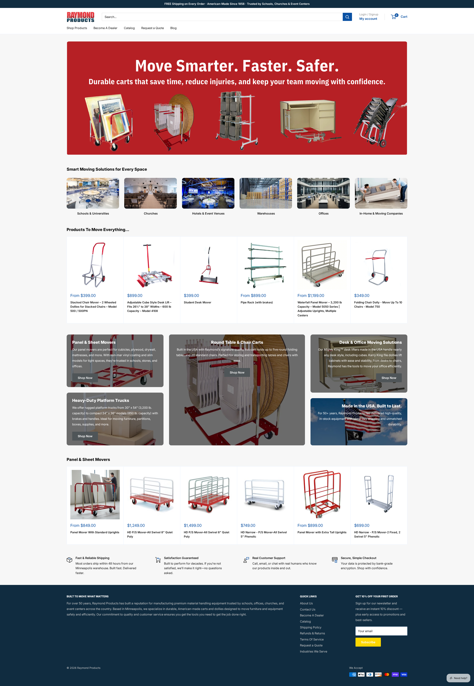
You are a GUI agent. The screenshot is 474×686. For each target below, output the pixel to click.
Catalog (129, 28)
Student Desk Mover (197, 302)
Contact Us (307, 609)
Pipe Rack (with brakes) (257, 302)
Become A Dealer (105, 28)
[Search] (347, 17)
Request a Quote (152, 28)
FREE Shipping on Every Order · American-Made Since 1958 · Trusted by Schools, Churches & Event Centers (237, 4)
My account (368, 19)
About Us (306, 603)
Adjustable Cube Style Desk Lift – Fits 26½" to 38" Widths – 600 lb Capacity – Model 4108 (149, 307)
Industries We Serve (313, 651)
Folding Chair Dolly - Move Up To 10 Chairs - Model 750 (378, 304)
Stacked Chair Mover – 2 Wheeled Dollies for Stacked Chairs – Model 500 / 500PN (93, 307)
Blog (173, 28)
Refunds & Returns (312, 633)
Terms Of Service (312, 639)
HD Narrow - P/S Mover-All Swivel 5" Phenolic (264, 534)
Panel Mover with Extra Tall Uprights (322, 532)
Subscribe (368, 642)
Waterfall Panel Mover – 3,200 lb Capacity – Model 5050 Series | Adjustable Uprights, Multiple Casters (320, 309)
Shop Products (77, 28)
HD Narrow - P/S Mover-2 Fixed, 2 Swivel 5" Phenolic (377, 534)
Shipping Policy (310, 627)
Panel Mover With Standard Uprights (94, 532)
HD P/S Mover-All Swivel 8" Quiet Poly (150, 534)
